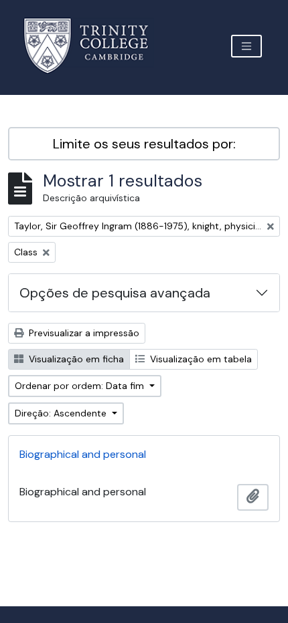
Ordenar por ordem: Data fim (81, 386)
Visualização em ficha (75, 359)
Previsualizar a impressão (82, 333)
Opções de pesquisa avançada (114, 292)
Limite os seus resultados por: (144, 143)
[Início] (94, 46)
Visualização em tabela (199, 359)
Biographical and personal (82, 454)
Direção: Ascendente (62, 413)
